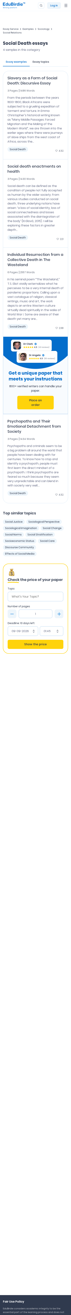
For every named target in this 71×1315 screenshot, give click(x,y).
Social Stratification (40, 534)
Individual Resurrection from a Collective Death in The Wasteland (35, 259)
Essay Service (11, 29)
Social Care (47, 541)
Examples (28, 29)
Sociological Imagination (21, 528)
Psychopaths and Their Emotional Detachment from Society (34, 426)
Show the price (35, 644)
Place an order (35, 402)
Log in (54, 5)
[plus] (59, 613)
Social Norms (13, 534)
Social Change (52, 528)
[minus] (12, 613)
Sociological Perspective (44, 522)
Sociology (44, 29)
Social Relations (12, 32)
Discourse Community (19, 547)
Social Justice (14, 522)
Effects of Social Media (19, 554)
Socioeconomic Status (19, 541)
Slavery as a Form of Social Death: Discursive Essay (32, 80)
